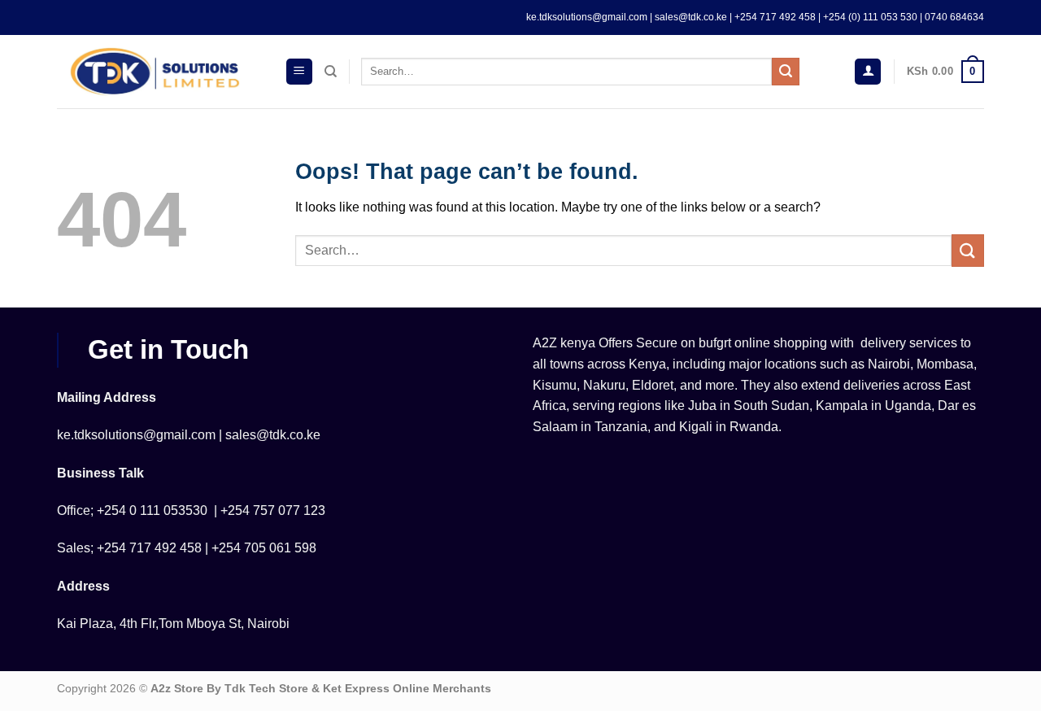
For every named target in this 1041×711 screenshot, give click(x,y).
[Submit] (785, 71)
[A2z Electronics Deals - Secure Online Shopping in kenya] (158, 71)
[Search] (330, 71)
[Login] (868, 72)
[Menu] (299, 72)
